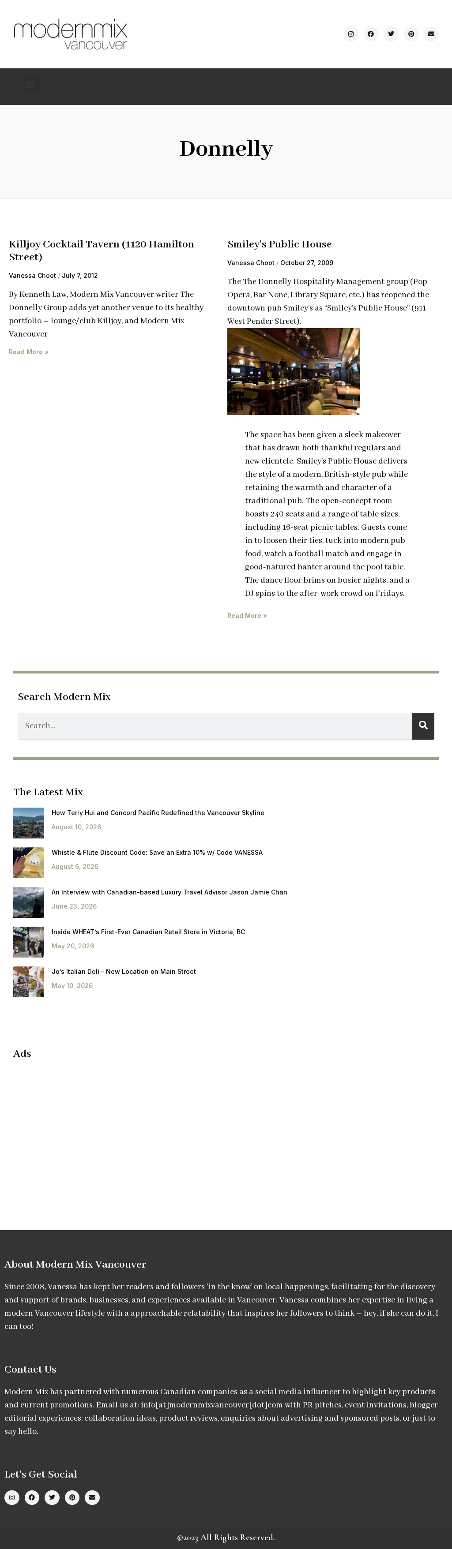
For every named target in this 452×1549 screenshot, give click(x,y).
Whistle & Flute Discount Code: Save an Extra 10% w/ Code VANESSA (157, 852)
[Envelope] (431, 33)
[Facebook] (371, 33)
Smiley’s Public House (279, 244)
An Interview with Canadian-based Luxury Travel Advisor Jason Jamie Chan (169, 892)
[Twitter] (391, 33)
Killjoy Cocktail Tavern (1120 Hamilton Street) (101, 251)
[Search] (423, 726)
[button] (30, 84)
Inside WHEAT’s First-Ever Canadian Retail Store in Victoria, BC (148, 931)
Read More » (29, 351)
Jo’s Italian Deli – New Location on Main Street (124, 971)
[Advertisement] (87, 1131)
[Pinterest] (411, 33)
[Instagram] (350, 33)
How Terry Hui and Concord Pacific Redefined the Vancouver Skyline (158, 812)
